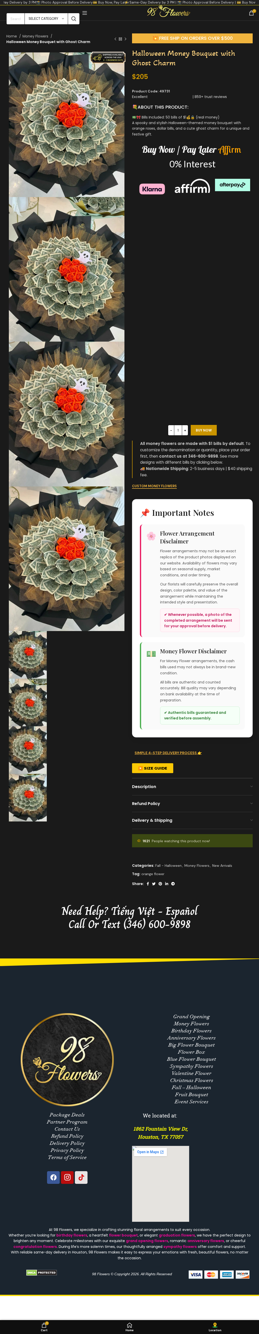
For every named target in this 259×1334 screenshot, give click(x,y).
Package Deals (67, 1115)
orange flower (152, 874)
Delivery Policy (67, 1143)
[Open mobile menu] (85, 13)
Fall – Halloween (191, 1087)
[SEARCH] (74, 19)
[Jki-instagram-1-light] (67, 1177)
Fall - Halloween (168, 865)
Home (12, 36)
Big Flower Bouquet (191, 1045)
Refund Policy (67, 1136)
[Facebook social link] (147, 883)
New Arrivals (222, 865)
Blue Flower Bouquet (191, 1059)
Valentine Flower (191, 1073)
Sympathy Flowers (191, 1066)
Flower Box (191, 1052)
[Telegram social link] (173, 883)
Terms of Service (67, 1157)
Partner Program (67, 1122)
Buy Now (204, 430)
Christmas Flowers (191, 1080)
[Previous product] (115, 39)
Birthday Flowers (191, 1031)
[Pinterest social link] (160, 883)
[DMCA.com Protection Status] (41, 1272)
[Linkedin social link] (167, 883)
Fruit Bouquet (191, 1094)
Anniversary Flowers (191, 1038)
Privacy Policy (67, 1150)
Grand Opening (191, 1016)
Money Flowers (36, 36)
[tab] (192, 755)
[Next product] (125, 39)
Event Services (191, 1101)
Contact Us (67, 1129)
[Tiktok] (81, 1177)
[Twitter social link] (153, 883)
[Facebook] (53, 1177)
